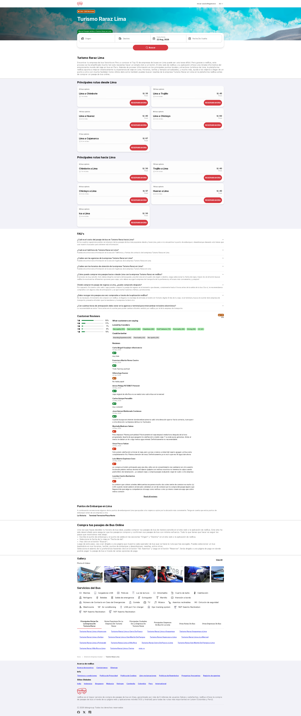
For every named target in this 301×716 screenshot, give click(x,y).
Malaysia (110, 684)
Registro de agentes (211, 676)
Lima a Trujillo (160, 93)
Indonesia (88, 684)
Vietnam (120, 684)
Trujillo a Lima (160, 168)
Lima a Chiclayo (161, 116)
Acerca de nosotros (85, 668)
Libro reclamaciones (147, 676)
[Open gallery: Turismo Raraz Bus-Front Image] (90, 574)
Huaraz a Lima (161, 191)
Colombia (142, 684)
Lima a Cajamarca (89, 138)
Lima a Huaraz (87, 116)
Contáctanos (102, 668)
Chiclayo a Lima (87, 191)
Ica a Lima (84, 213)
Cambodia (131, 684)
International (160, 684)
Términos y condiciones (87, 676)
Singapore (99, 684)
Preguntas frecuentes (191, 676)
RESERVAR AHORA (139, 103)
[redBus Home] (80, 3)
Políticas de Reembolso (169, 676)
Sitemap (114, 668)
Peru (150, 684)
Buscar (152, 47)
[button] (97, 38)
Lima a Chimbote (88, 93)
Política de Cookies (129, 676)
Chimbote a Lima (88, 168)
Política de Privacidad (109, 676)
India (79, 684)
